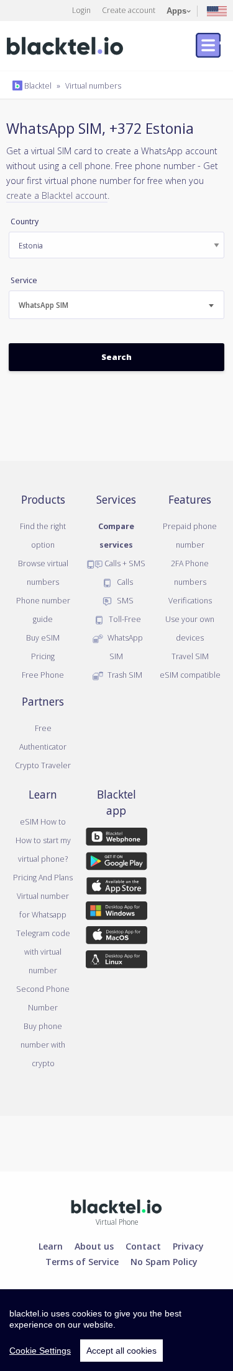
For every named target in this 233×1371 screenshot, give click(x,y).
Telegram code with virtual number (43, 951)
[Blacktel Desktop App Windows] (116, 912)
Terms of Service (82, 1261)
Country (25, 221)
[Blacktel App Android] (116, 863)
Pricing (43, 656)
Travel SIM (190, 656)
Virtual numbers (93, 85)
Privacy (188, 1246)
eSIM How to (43, 821)
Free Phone (43, 674)
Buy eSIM (43, 637)
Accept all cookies (121, 1351)
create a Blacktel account (56, 195)
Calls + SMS (124, 563)
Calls (124, 581)
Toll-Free (124, 618)
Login (81, 9)
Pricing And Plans (43, 877)
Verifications (190, 600)
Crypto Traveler (43, 765)
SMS (124, 600)
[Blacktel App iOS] (116, 888)
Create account (128, 9)
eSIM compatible (190, 674)
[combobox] (116, 305)
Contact (143, 1246)
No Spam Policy (164, 1261)
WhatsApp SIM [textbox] (43, 305)
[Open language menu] (217, 10)
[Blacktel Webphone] (116, 838)
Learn (51, 1246)
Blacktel (37, 85)
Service (24, 280)
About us (94, 1246)
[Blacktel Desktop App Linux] (116, 961)
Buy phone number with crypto (43, 1044)
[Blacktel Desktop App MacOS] (116, 937)
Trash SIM (124, 674)
